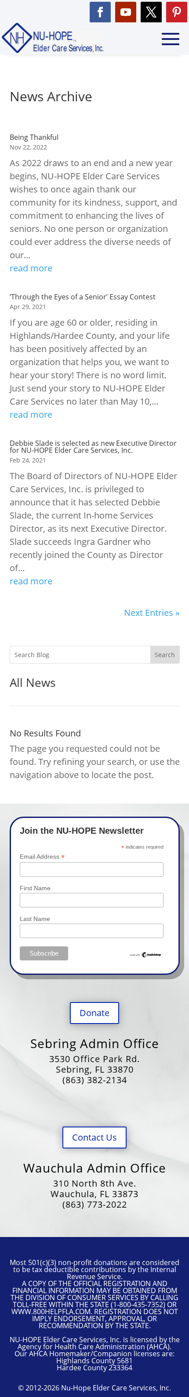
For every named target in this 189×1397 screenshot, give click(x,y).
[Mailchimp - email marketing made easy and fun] (145, 956)
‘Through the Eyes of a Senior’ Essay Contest (83, 297)
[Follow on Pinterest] (176, 12)
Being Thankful (34, 137)
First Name (35, 888)
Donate (94, 1013)
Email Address (42, 857)
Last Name (35, 918)
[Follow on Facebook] (100, 12)
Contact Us (94, 1137)
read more (31, 268)
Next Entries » (152, 613)
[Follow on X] (151, 12)
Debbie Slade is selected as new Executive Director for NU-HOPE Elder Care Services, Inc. (93, 446)
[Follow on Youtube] (125, 12)
